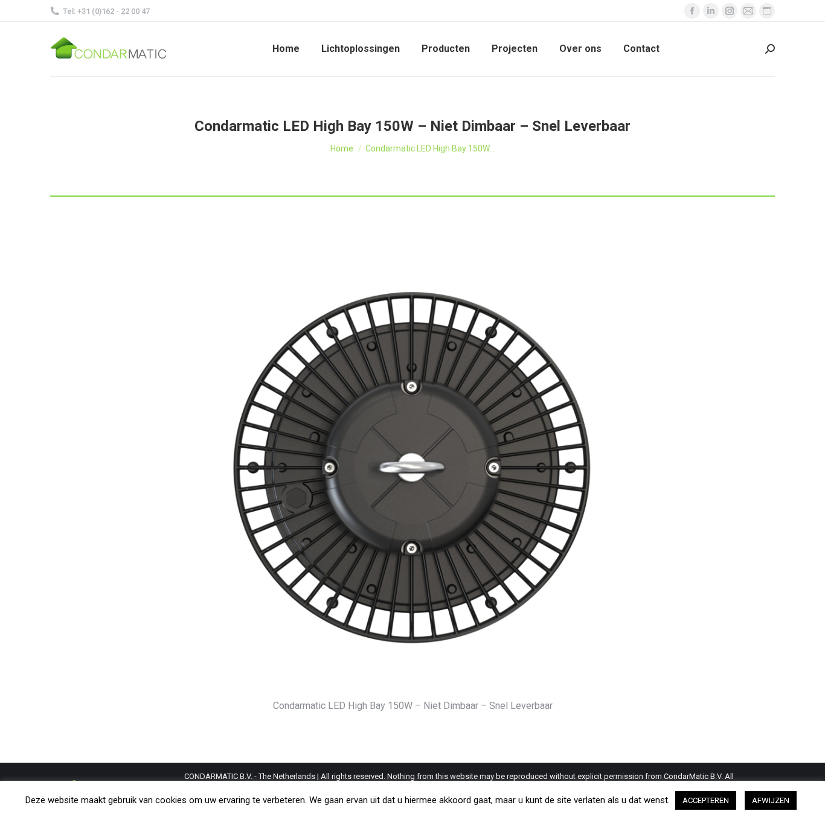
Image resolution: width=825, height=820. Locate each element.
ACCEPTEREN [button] (705, 800)
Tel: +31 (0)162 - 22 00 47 (106, 11)
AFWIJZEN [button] (770, 800)
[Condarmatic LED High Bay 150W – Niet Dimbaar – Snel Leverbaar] (412, 465)
